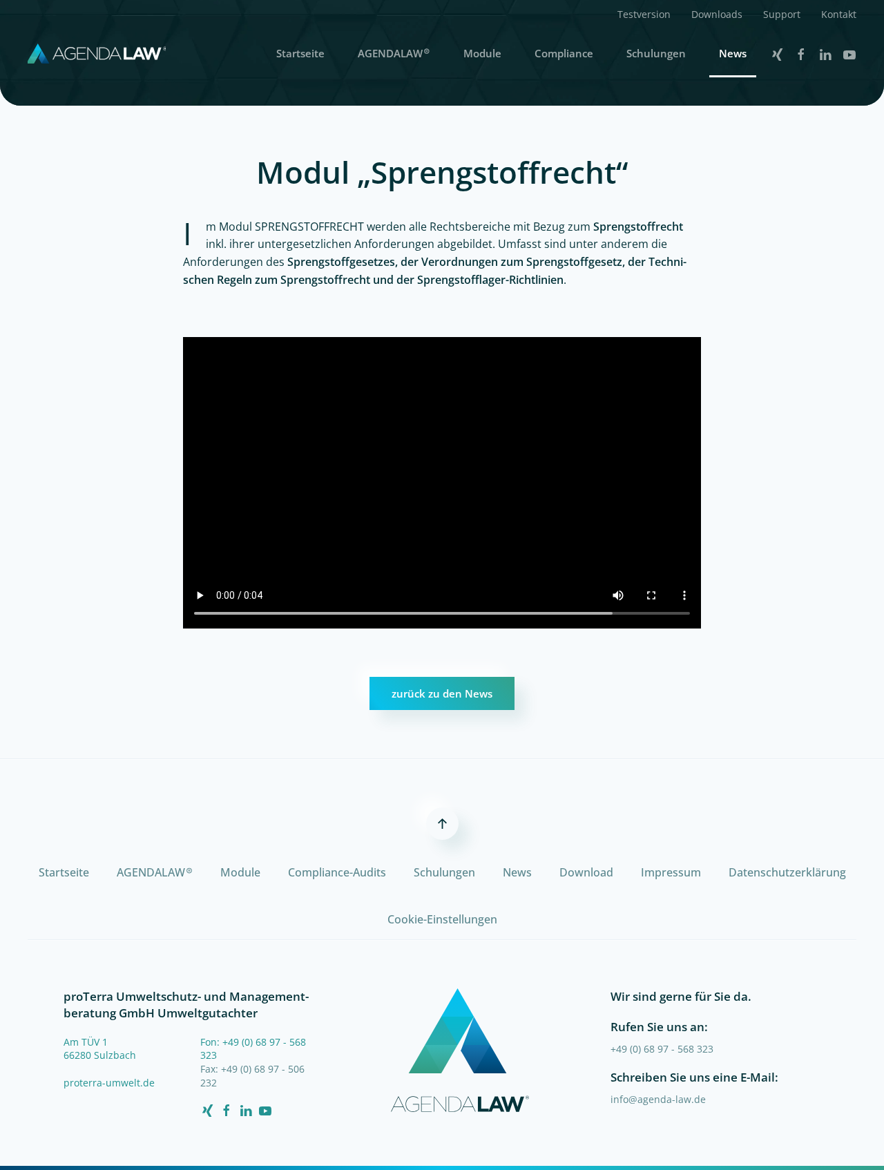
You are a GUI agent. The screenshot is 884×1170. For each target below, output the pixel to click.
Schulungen (656, 53)
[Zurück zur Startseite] (97, 53)
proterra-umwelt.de (109, 1082)
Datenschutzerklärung (787, 872)
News (733, 53)
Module (482, 53)
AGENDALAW (394, 53)
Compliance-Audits (337, 872)
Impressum (671, 872)
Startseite (300, 53)
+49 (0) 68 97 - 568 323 (662, 1048)
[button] (644, 14)
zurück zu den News (442, 693)
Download (586, 872)
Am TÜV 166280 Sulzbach (100, 1048)
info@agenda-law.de (658, 1099)
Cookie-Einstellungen (442, 919)
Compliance (564, 53)
